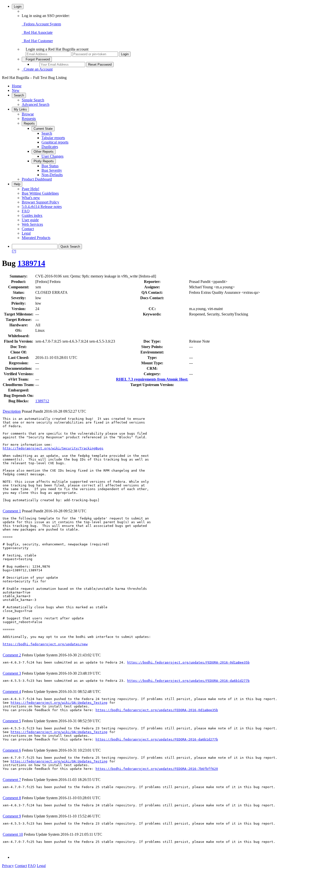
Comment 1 (12, 511)
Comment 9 (12, 816)
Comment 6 (12, 750)
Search (19, 95)
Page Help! (30, 189)
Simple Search (33, 100)
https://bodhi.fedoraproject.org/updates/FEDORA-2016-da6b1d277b (188, 681)
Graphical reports (54, 142)
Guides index (32, 215)
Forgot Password (37, 59)
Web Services (32, 224)
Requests (29, 118)
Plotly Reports (44, 161)
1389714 (31, 263)
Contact (28, 229)
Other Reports (44, 151)
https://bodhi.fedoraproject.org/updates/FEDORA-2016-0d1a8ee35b (188, 662)
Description (12, 411)
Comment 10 (13, 834)
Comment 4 (12, 691)
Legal (26, 233)
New (16, 90)
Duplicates (49, 147)
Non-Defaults (52, 175)
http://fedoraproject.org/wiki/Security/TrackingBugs (53, 448)
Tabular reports (53, 138)
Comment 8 (12, 798)
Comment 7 (12, 779)
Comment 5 (12, 721)
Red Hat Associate (37, 32)
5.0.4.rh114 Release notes (42, 206)
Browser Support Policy (40, 202)
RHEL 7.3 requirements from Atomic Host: (152, 379)
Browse (28, 114)
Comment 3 (12, 673)
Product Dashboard (37, 179)
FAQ (26, 211)
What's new (31, 198)
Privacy (8, 866)
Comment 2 (12, 655)
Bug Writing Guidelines (40, 193)
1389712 (42, 401)
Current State (43, 128)
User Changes (52, 156)
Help (17, 184)
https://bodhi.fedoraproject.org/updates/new (45, 644)
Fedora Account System (41, 24)
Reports (29, 123)
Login (17, 6)
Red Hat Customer (37, 41)
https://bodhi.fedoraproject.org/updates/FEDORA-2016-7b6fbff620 (157, 769)
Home (16, 86)
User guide (30, 220)
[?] (14, 251)
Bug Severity (51, 170)
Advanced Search (35, 104)
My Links (20, 109)
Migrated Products (36, 238)
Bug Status (50, 166)
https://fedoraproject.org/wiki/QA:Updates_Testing (59, 702)
